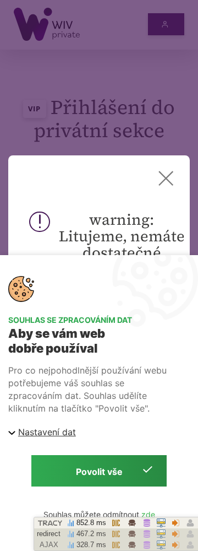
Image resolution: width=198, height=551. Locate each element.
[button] (166, 178)
